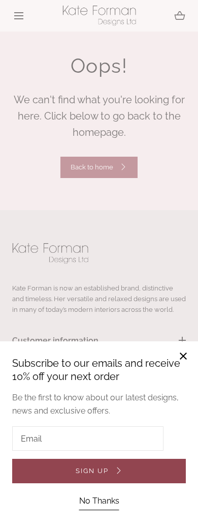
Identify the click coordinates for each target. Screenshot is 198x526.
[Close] (99, 263)
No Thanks (99, 501)
